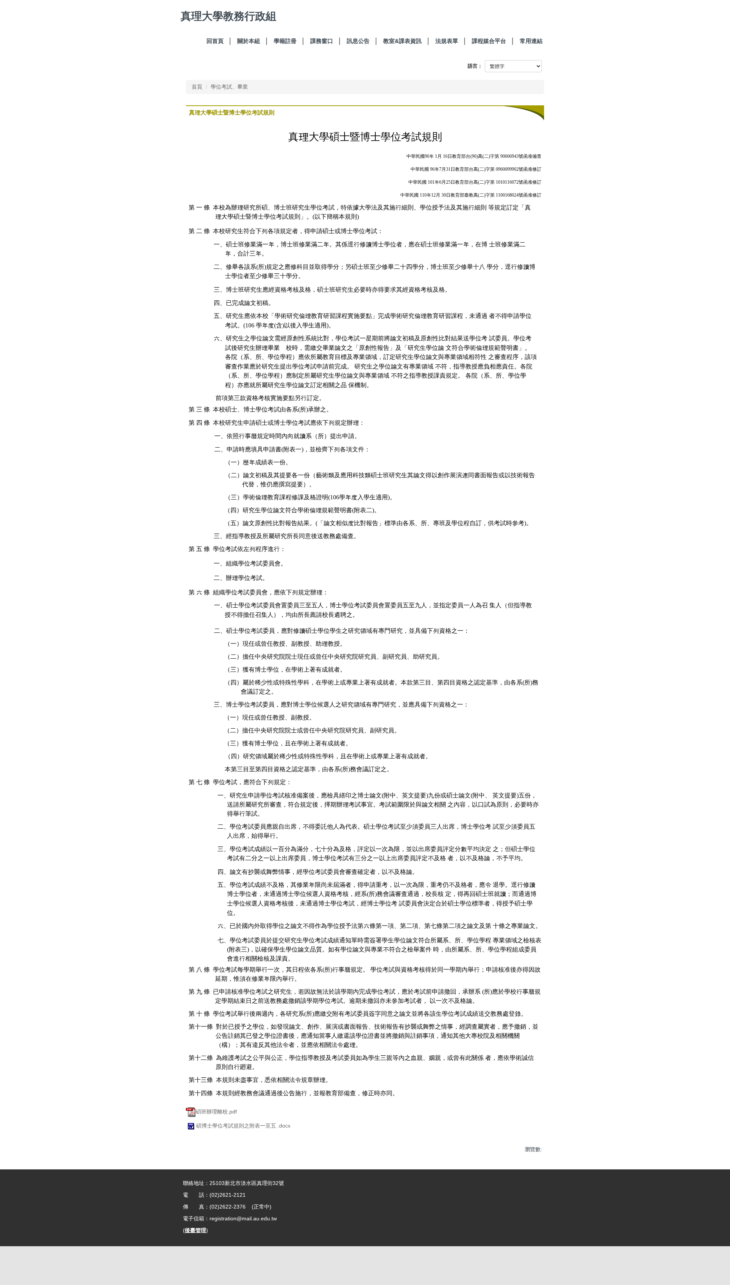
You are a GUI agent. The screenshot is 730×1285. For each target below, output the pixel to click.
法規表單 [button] (446, 41)
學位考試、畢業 (229, 87)
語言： (475, 66)
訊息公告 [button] (358, 41)
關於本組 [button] (248, 41)
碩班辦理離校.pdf (216, 1112)
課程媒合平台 (489, 41)
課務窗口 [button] (321, 41)
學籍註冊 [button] (285, 41)
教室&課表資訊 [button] (402, 41)
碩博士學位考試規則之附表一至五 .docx (243, 1126)
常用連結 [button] (531, 41)
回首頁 (215, 41)
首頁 (197, 87)
